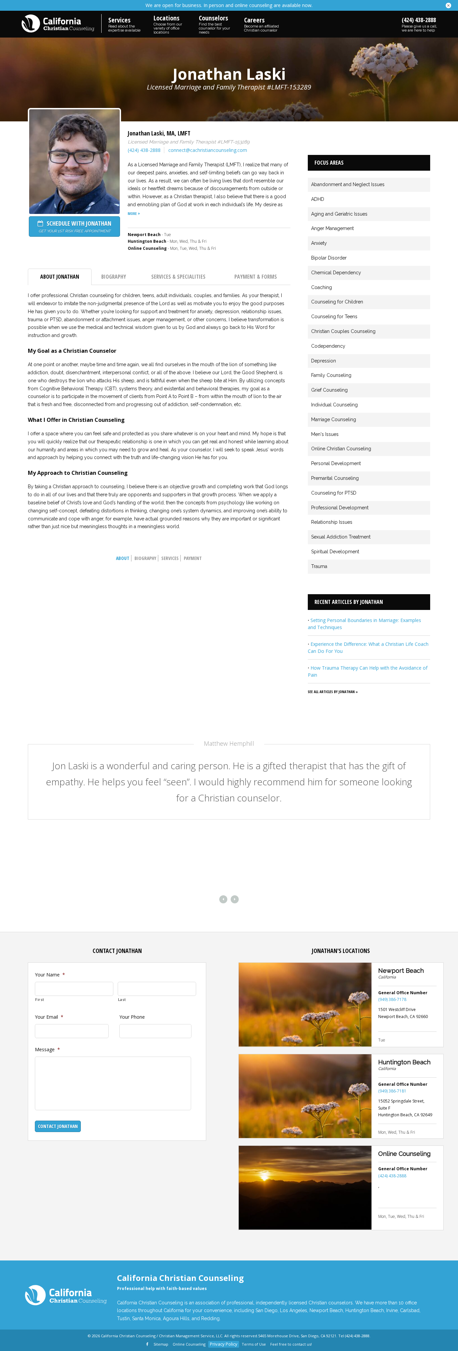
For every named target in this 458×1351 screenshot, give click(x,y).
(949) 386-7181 (392, 1091)
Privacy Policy (223, 1344)
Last (122, 999)
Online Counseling (404, 1153)
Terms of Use (254, 1344)
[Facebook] (148, 1344)
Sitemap (161, 1344)
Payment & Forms (255, 276)
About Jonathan (59, 276)
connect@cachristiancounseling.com (207, 150)
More (132, 213)
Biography (113, 276)
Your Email (49, 1017)
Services (170, 558)
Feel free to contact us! (291, 1344)
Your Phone (132, 1017)
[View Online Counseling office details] (305, 1188)
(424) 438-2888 (419, 24)
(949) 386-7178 (392, 999)
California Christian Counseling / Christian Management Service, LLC (161, 1335)
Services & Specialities (178, 276)
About (122, 558)
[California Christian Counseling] (61, 24)
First (39, 999)
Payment (193, 558)
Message (47, 1050)
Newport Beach (401, 970)
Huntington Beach (404, 1062)
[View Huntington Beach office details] (305, 1096)
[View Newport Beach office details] (305, 1005)
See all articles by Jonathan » (333, 691)
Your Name (50, 975)
